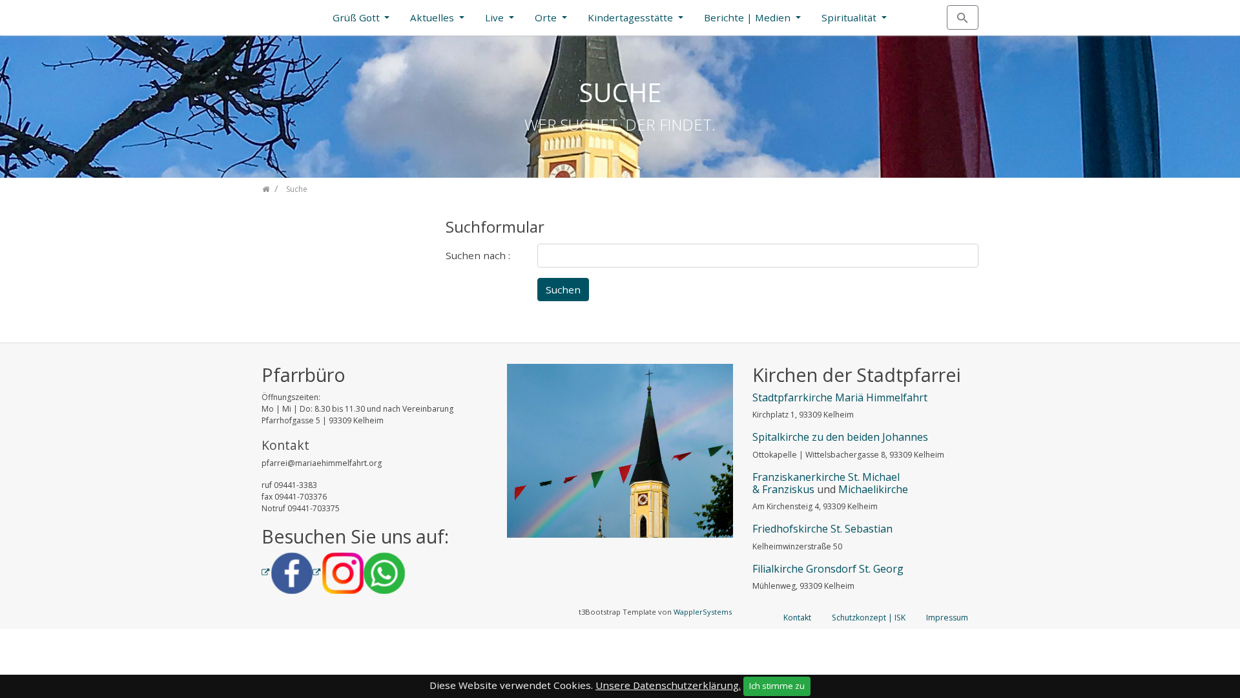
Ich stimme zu (777, 686)
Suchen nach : (478, 255)
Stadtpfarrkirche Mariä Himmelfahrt (839, 397)
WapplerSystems (703, 612)
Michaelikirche (873, 489)
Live (495, 17)
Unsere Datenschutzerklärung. (668, 685)
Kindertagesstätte (632, 17)
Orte (547, 17)
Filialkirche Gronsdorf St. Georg (828, 569)
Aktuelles (433, 17)
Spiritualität (850, 17)
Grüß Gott (357, 17)
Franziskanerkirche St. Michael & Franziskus (826, 483)
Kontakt (797, 617)
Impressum (947, 617)
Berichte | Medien (748, 17)
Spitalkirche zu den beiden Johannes (840, 437)
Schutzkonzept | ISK (868, 617)
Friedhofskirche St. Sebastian (822, 529)
